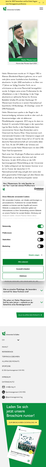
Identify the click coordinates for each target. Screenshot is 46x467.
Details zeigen (34, 255)
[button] (43, 2)
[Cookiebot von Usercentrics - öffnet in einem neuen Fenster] (34, 189)
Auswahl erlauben (23, 269)
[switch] (40, 233)
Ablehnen (23, 276)
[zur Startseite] (10, 333)
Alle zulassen (23, 262)
